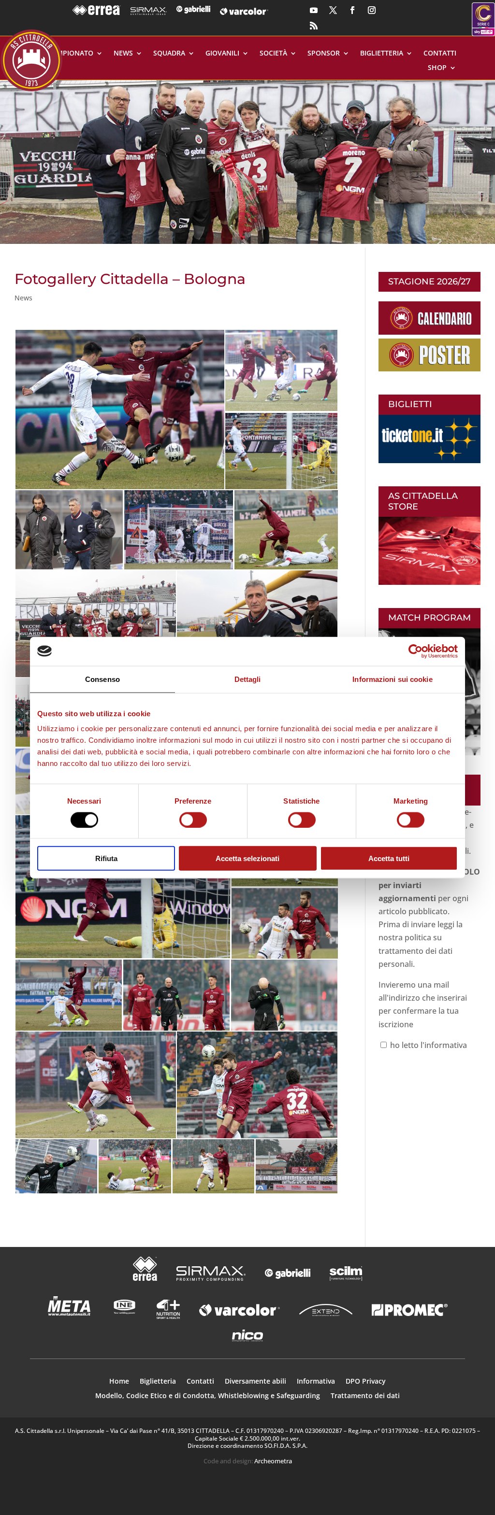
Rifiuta (106, 858)
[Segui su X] (333, 10)
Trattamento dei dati (365, 1396)
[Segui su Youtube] (313, 10)
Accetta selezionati (247, 858)
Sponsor (323, 53)
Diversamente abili (255, 1382)
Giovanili (222, 53)
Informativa (316, 1382)
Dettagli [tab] (247, 679)
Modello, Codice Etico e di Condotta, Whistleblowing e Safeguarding (207, 1396)
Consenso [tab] (102, 679)
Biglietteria (381, 53)
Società (273, 53)
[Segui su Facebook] (352, 10)
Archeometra (273, 1461)
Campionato (70, 53)
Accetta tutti (388, 858)
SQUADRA (169, 53)
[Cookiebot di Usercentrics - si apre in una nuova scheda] (415, 651)
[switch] (193, 819)
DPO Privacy (366, 1382)
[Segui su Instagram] (371, 10)
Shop (437, 68)
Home (119, 1382)
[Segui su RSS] (313, 25)
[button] (247, 162)
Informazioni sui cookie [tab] (392, 679)
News (123, 53)
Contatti (439, 53)
